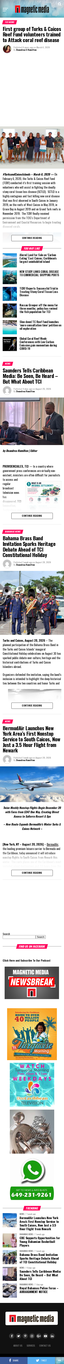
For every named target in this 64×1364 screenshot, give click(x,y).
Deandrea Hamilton (25, 391)
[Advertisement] (32, 89)
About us (17, 1345)
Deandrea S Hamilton (26, 49)
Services (31, 1345)
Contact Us (45, 1345)
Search (6, 934)
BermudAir (52, 844)
